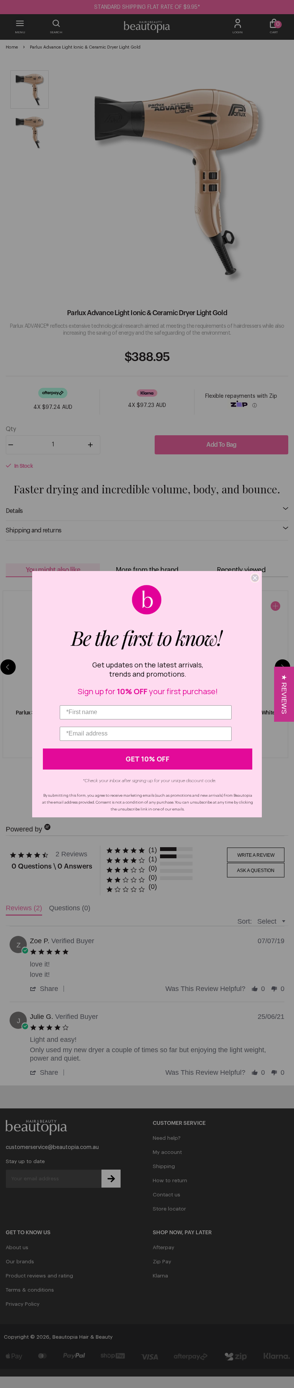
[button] (284, 694)
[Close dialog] (255, 578)
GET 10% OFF (148, 758)
